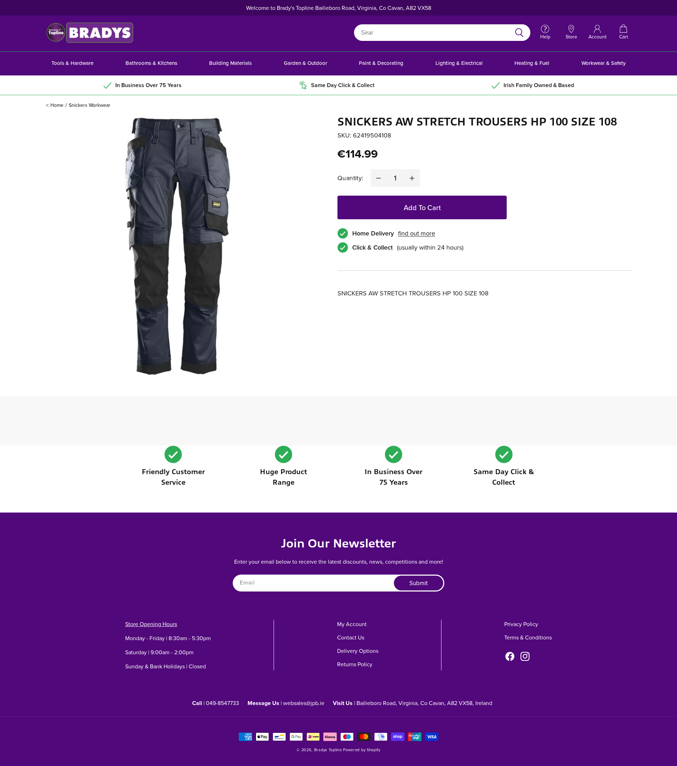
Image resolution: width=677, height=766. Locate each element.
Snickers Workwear (89, 105)
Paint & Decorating (381, 63)
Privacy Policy (521, 624)
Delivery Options (357, 651)
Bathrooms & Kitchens (151, 63)
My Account (352, 624)
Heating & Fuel (531, 63)
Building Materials (230, 63)
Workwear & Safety (603, 63)
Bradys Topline (328, 750)
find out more (416, 233)
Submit (418, 583)
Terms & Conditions (528, 637)
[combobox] (434, 32)
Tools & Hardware (72, 63)
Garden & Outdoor (305, 63)
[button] (623, 32)
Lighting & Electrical (459, 63)
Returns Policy (354, 664)
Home (56, 105)
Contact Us (350, 637)
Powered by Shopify (361, 750)
